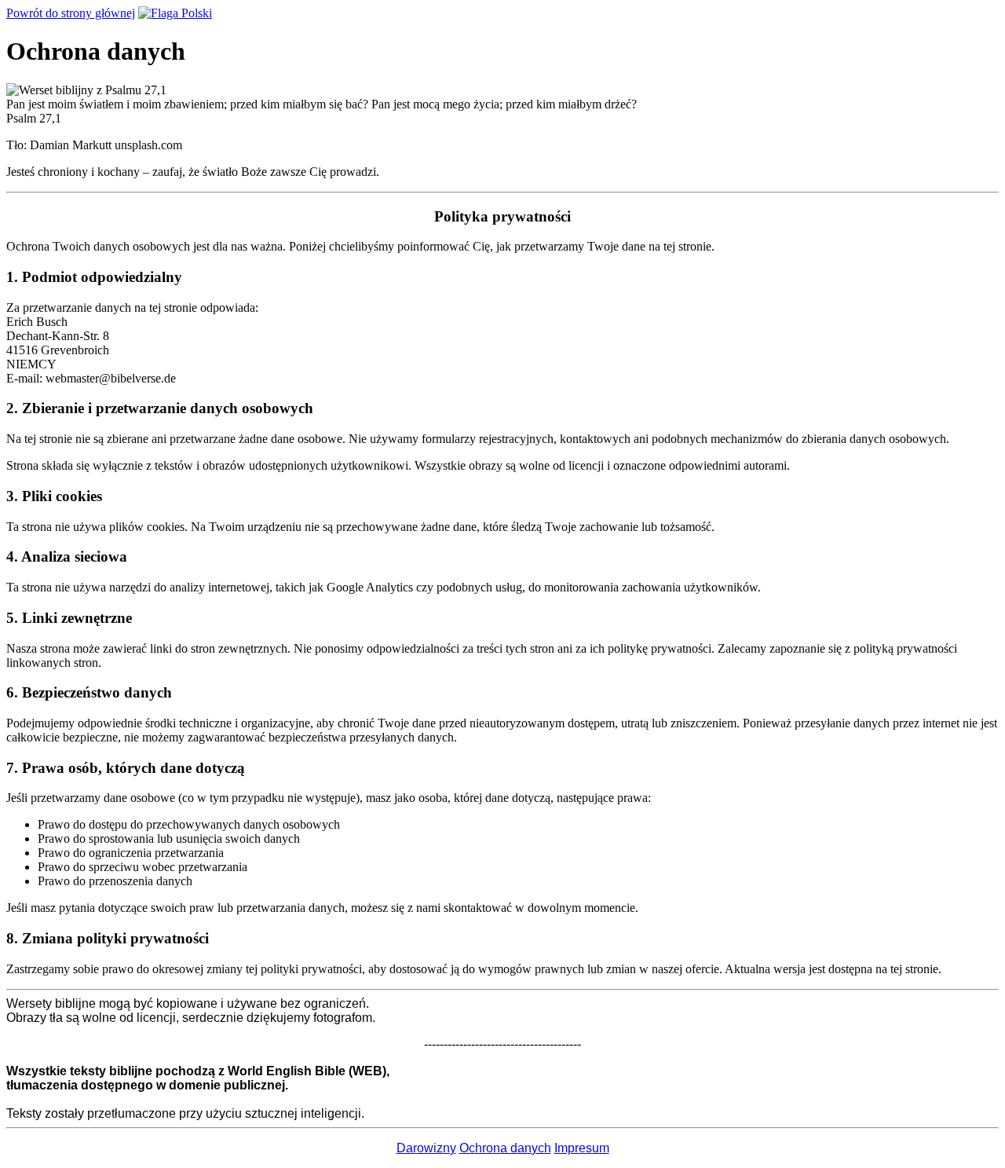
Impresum (581, 1148)
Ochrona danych (505, 1148)
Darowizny (426, 1148)
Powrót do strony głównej (70, 13)
